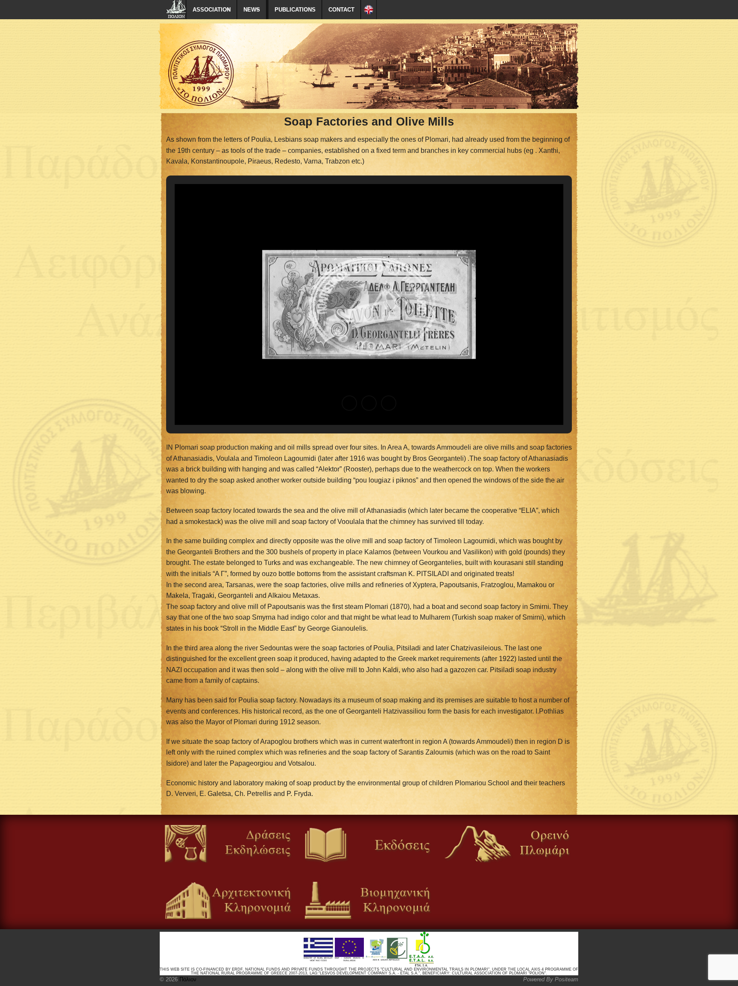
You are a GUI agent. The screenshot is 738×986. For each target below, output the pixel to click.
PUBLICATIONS (295, 9)
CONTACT (341, 9)
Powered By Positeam (550, 979)
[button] (349, 403)
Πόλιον (187, 979)
